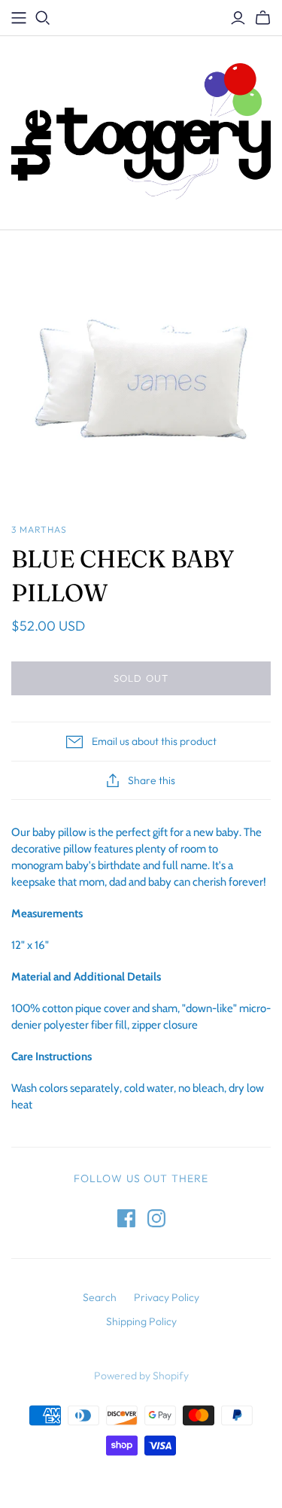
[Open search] (42, 18)
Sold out (141, 678)
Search (100, 1297)
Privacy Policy (166, 1297)
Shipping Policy (141, 1321)
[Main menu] (18, 18)
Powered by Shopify (141, 1375)
